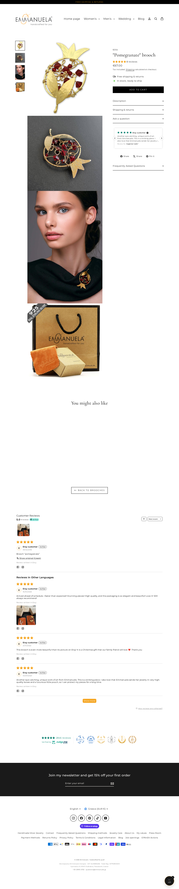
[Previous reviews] (114, 138)
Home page (72, 18)
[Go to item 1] (23, 530)
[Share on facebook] (17, 567)
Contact (50, 833)
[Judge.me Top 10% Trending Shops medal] (132, 739)
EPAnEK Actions (150, 838)
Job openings (132, 838)
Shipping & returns (123, 109)
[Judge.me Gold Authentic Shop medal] (101, 739)
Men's (107, 18)
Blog (141, 18)
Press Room (155, 833)
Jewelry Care (115, 833)
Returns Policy (49, 838)
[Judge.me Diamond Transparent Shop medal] (80, 739)
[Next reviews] (161, 138)
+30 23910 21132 (78, 869)
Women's (90, 18)
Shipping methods (97, 833)
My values (142, 833)
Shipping (130, 69)
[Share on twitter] (22, 567)
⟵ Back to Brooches (89, 490)
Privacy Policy (66, 838)
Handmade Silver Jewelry (30, 833)
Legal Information (107, 838)
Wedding (125, 18)
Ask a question (121, 118)
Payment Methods (30, 838)
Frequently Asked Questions (129, 166)
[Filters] (143, 519)
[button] (120, 61)
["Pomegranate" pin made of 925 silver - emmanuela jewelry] (20, 46)
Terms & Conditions (85, 838)
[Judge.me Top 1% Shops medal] (122, 739)
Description (119, 101)
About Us (129, 833)
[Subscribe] (112, 783)
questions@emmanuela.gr (96, 869)
